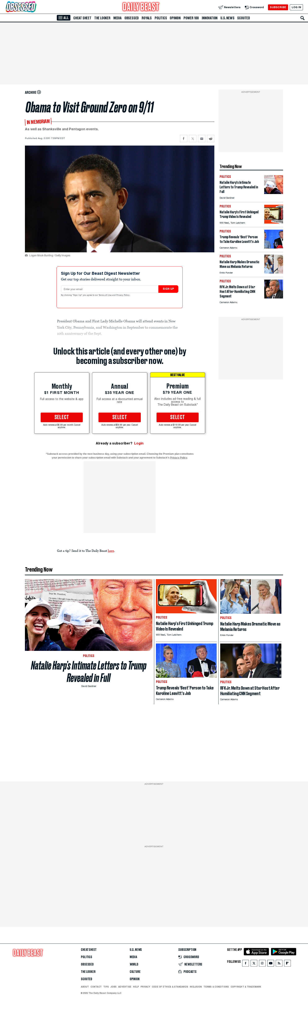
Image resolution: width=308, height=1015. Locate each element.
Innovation (209, 18)
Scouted (243, 18)
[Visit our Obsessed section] (34, 7)
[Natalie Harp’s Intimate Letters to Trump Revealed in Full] (273, 193)
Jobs (113, 986)
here (111, 550)
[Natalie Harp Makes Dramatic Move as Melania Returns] (273, 272)
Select (61, 417)
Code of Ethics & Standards (170, 986)
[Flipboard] (287, 964)
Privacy (145, 986)
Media (117, 18)
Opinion (175, 18)
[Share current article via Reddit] (210, 138)
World (134, 964)
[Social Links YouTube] (270, 964)
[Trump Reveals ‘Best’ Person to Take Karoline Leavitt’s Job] (273, 247)
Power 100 (191, 18)
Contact (96, 986)
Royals (147, 18)
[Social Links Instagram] (262, 964)
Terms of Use (105, 295)
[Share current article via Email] (201, 138)
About (85, 986)
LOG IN (296, 7)
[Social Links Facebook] (245, 964)
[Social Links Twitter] (254, 964)
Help (136, 986)
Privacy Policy (123, 295)
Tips (106, 986)
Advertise (124, 986)
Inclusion (196, 986)
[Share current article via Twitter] (192, 138)
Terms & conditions (216, 986)
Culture (135, 971)
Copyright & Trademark (246, 986)
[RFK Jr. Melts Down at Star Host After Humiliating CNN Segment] (273, 297)
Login (139, 443)
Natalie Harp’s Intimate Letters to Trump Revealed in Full (88, 671)
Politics (161, 18)
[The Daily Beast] (141, 7)
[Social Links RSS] (279, 964)
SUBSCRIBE (278, 7)
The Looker (102, 18)
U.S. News (227, 18)
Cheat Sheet (82, 18)
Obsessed (131, 18)
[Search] (302, 18)
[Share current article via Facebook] (183, 138)
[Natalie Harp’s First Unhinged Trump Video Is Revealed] (273, 222)
